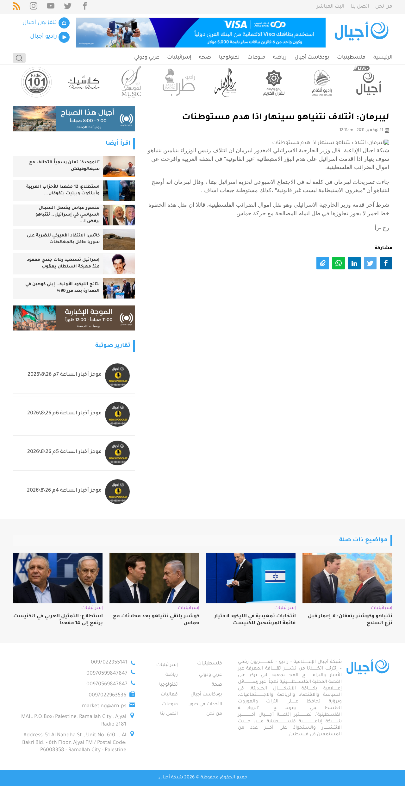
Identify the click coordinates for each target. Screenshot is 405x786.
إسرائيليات (179, 57)
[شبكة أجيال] (362, 32)
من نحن (383, 6)
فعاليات (169, 694)
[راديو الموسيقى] (131, 82)
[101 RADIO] (36, 82)
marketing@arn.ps (104, 706)
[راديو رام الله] (226, 82)
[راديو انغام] (321, 82)
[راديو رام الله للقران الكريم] (274, 82)
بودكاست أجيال (312, 57)
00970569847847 (107, 684)
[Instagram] (33, 7)
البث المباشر (330, 6)
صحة (205, 57)
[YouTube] (50, 7)
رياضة (280, 57)
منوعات (256, 57)
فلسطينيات (351, 57)
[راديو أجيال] (368, 82)
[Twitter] (68, 7)
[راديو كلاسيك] (84, 82)
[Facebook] (85, 7)
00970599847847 (107, 673)
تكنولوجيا (229, 57)
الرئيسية (382, 57)
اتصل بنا (360, 6)
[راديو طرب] (179, 82)
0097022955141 (109, 662)
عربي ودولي (146, 57)
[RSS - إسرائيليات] (16, 7)
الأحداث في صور (205, 704)
